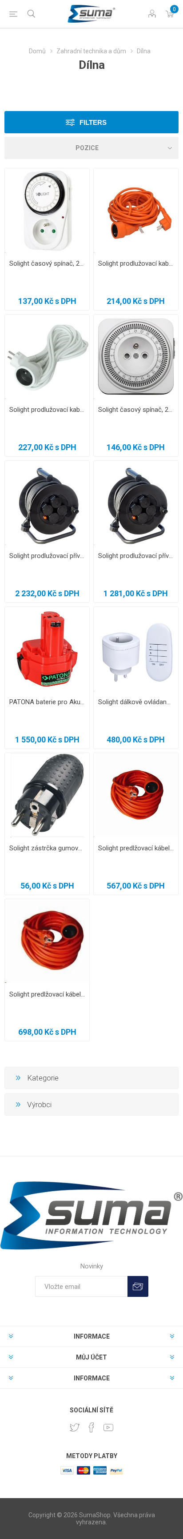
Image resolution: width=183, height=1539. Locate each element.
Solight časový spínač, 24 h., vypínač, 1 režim (136, 410)
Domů (37, 51)
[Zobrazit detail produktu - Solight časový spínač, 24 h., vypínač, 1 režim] (136, 357)
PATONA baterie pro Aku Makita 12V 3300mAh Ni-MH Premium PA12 (47, 702)
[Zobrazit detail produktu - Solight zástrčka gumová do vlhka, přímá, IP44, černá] (47, 795)
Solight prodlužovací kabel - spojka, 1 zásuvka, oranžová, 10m (136, 263)
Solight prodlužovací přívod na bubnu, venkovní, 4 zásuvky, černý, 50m (47, 556)
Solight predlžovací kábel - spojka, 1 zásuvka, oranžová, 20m (136, 848)
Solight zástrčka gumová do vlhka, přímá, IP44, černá (47, 848)
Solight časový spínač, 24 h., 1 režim (47, 263)
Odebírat (137, 1286)
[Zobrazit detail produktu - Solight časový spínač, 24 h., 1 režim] (47, 210)
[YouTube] (108, 1427)
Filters (93, 122)
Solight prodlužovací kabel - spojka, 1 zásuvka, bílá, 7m (47, 410)
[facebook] (91, 1427)
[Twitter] (75, 1427)
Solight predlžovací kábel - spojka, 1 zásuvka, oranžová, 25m (47, 994)
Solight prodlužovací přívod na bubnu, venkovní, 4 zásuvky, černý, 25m (136, 556)
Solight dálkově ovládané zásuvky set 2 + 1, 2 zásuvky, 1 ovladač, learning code (136, 702)
